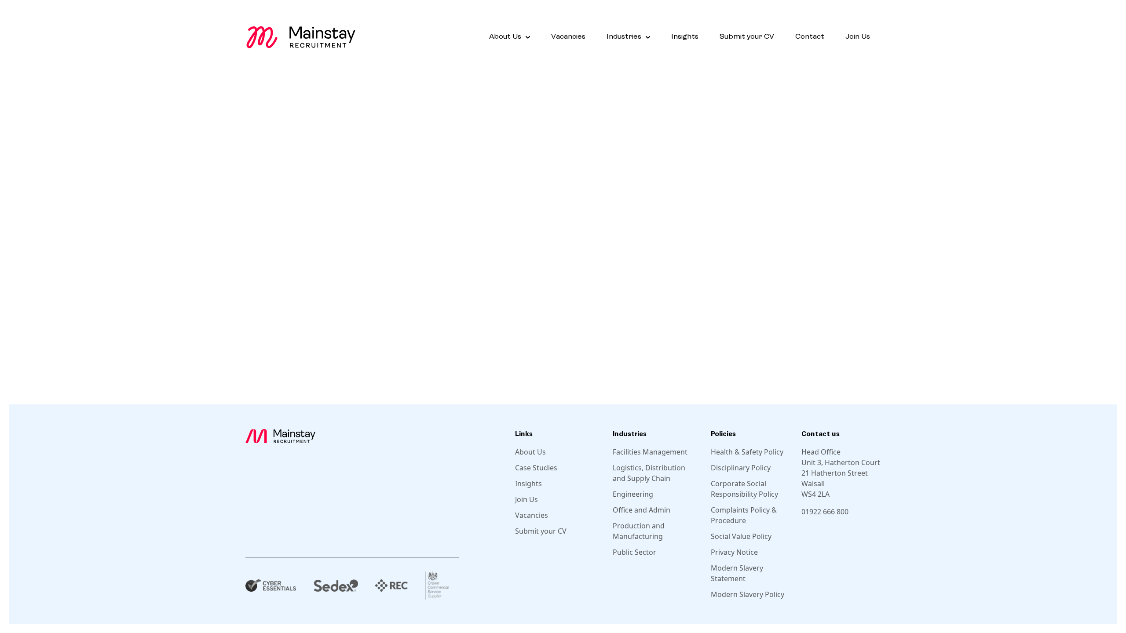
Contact (809, 36)
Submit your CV (747, 36)
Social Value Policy (741, 536)
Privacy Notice (734, 552)
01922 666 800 (824, 512)
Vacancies (568, 36)
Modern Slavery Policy (747, 594)
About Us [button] (505, 36)
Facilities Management (650, 452)
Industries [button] (624, 36)
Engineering (633, 494)
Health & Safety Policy (747, 452)
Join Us (857, 36)
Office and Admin (641, 510)
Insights (684, 36)
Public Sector (634, 552)
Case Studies (536, 468)
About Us (530, 452)
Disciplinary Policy (741, 468)
